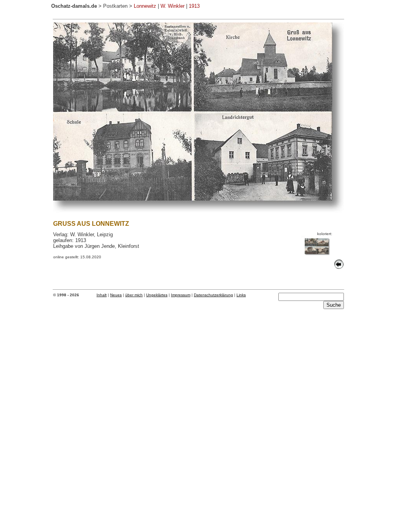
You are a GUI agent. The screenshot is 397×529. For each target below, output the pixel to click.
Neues (116, 295)
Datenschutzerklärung (213, 295)
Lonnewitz (145, 6)
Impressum (180, 295)
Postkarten (115, 6)
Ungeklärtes (156, 295)
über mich (134, 295)
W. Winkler (173, 6)
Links (241, 295)
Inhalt (102, 295)
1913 (194, 6)
